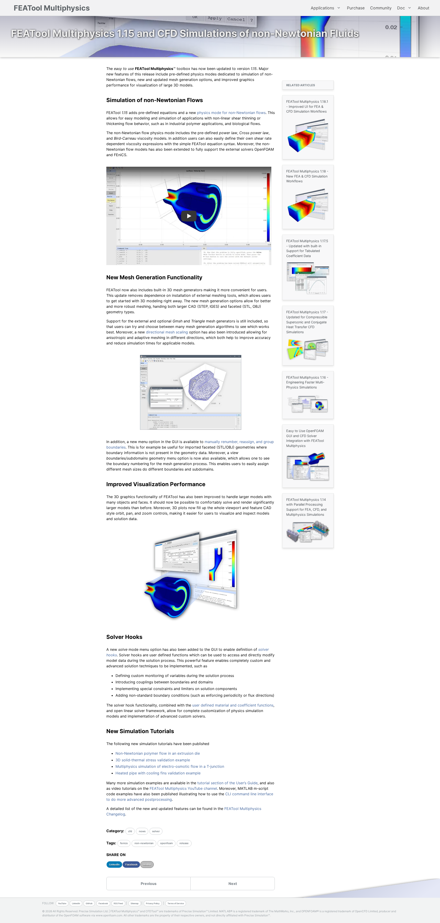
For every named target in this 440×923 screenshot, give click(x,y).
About (423, 8)
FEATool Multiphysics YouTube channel (183, 788)
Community (381, 8)
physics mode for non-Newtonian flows (231, 112)
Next (232, 883)
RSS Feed (118, 903)
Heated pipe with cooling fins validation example (158, 773)
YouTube (62, 903)
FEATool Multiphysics (52, 7)
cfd (130, 831)
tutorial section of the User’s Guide (227, 783)
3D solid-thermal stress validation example (153, 760)
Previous (149, 883)
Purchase (356, 8)
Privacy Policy (153, 903)
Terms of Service (176, 903)
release (184, 843)
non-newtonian (144, 843)
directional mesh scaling (167, 332)
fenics (124, 843)
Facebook (103, 903)
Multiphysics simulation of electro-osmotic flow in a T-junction (170, 766)
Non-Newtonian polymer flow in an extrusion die (158, 753)
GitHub (89, 903)
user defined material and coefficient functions (232, 705)
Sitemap (135, 903)
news (142, 831)
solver (156, 831)
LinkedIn (76, 903)
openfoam (166, 843)
